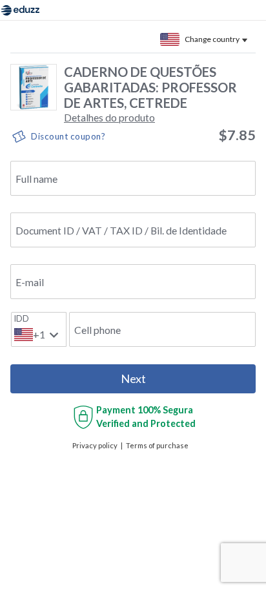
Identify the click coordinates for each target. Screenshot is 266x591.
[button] (109, 117)
